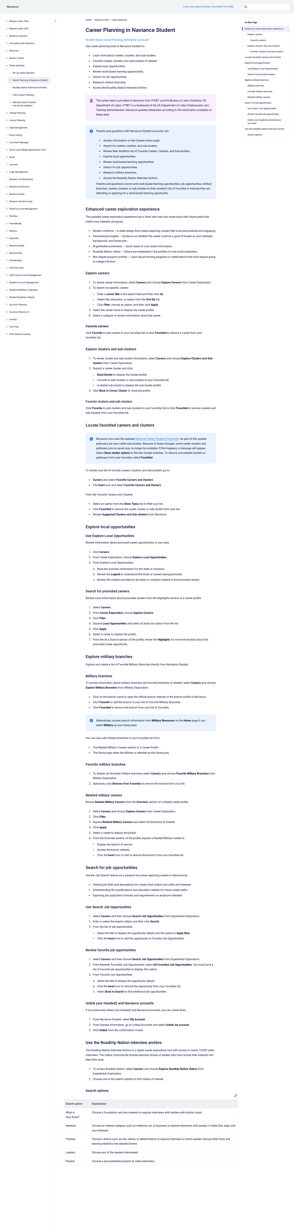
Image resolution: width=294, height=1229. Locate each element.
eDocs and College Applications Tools (27, 149)
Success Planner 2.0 (19, 312)
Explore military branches (257, 80)
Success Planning (18, 304)
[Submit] (246, 7)
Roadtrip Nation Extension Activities (30, 87)
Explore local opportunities (257, 63)
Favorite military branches (259, 91)
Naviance (12, 6)
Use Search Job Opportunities (261, 108)
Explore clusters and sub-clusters (263, 46)
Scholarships (15, 260)
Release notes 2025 (18, 28)
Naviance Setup (17, 194)
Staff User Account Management (25, 275)
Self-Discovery (16, 267)
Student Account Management (24, 282)
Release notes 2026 (18, 21)
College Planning (17, 113)
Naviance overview (18, 36)
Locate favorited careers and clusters (263, 57)
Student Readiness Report (21, 297)
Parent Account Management (23, 208)
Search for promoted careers (261, 74)
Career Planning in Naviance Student (30, 80)
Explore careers (254, 34)
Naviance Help (102, 20)
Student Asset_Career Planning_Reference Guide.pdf (117, 39)
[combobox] (266, 7)
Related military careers (258, 97)
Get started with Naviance (21, 43)
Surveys (13, 319)
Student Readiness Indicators (23, 290)
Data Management (18, 127)
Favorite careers (258, 40)
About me (14, 50)
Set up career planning (23, 72)
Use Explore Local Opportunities (262, 68)
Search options (254, 134)
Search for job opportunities (258, 103)
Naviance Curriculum (19, 186)
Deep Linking (15, 135)
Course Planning (17, 120)
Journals (13, 164)
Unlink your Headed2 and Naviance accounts (264, 122)
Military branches (255, 85)
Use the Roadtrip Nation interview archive (264, 129)
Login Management (18, 172)
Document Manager (18, 142)
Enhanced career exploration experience (264, 28)
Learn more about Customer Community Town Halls (208, 6)
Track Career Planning (23, 95)
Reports (13, 231)
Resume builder (16, 245)
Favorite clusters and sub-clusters (266, 51)
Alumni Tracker (16, 58)
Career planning (16, 65)
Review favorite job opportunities (263, 114)
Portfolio (13, 216)
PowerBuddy (15, 223)
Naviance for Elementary (21, 179)
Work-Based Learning (19, 334)
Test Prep (14, 326)
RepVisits (14, 238)
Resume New (15, 253)
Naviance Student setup (20, 201)
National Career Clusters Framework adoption (24, 104)
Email (12, 157)
